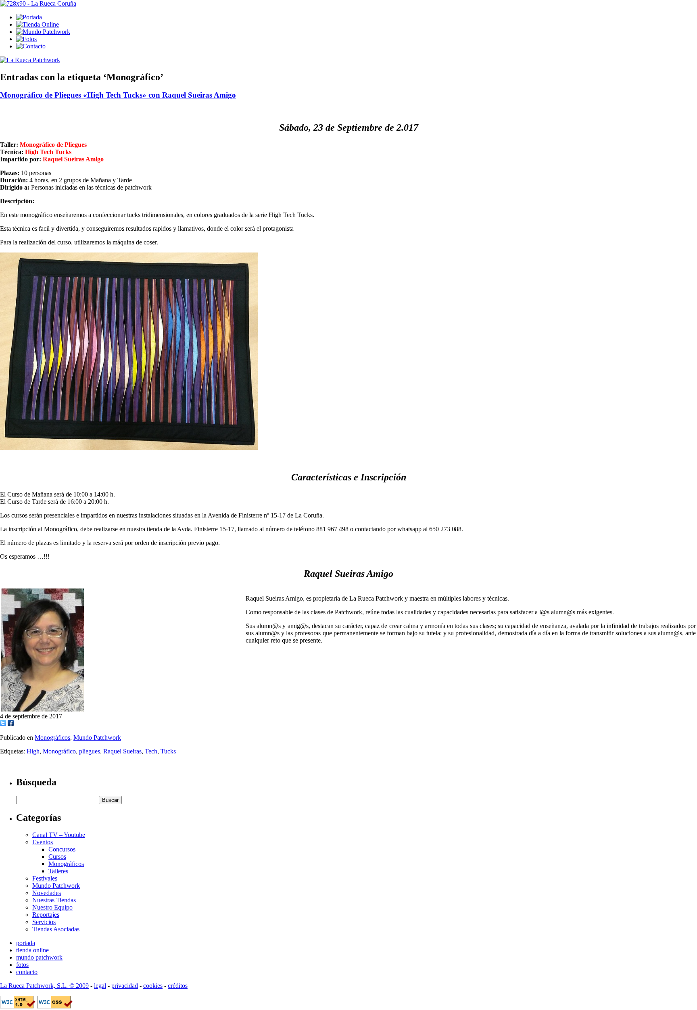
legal (100, 985)
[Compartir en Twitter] (3, 723)
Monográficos (52, 737)
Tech (151, 751)
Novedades (46, 892)
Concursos (61, 849)
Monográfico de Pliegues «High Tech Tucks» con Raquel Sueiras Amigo (118, 95)
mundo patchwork (39, 957)
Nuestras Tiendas (54, 900)
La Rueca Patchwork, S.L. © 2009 (44, 985)
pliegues (89, 751)
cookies (153, 985)
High (33, 751)
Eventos (42, 842)
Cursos (57, 856)
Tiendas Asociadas (55, 929)
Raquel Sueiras (122, 751)
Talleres (58, 871)
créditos (178, 985)
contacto (27, 971)
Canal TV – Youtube (58, 834)
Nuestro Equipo (52, 907)
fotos (22, 964)
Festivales (44, 878)
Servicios (44, 921)
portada (25, 942)
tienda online (32, 950)
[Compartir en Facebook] (11, 723)
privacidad (124, 985)
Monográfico (59, 751)
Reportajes (45, 914)
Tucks (168, 751)
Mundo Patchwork (97, 737)
